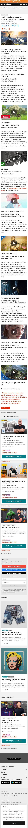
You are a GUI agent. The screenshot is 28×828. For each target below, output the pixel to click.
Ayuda (20, 802)
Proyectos (7, 793)
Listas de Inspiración (11, 412)
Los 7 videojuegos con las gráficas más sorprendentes (12, 18)
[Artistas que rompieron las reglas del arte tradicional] (14, 661)
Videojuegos (3, 412)
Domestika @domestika (8, 21)
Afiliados (3, 804)
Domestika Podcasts (5, 795)
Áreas (3, 772)
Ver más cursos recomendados (9, 748)
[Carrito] (21, 4)
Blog (5, 8)
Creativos (20, 793)
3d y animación (4, 15)
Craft (9, 630)
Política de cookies (18, 819)
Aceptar (14, 823)
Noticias (13, 802)
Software (4, 775)
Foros (15, 793)
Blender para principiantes (11, 527)
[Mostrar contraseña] (24, 582)
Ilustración (11, 676)
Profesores (15, 804)
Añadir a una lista (6, 461)
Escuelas (25, 793)
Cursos (2, 793)
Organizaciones (8, 804)
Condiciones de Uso (13, 590)
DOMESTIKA (7, 4)
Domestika (3, 802)
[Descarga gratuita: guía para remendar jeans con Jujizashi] (14, 614)
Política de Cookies (11, 591)
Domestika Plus (14, 795)
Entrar (25, 4)
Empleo (11, 793)
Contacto (8, 802)
